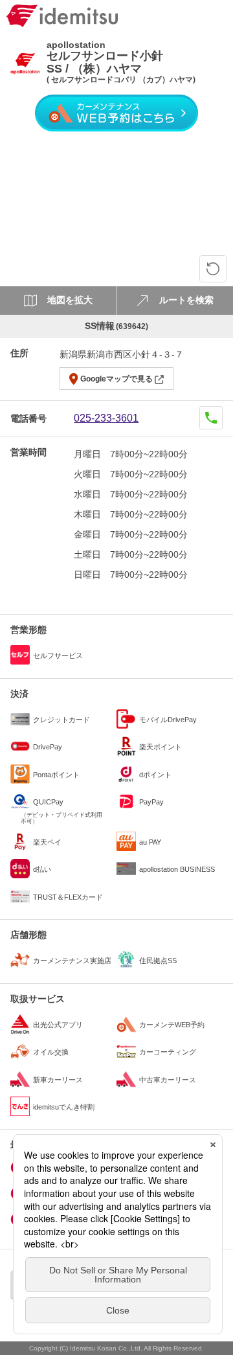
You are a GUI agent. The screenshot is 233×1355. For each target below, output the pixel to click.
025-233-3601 (106, 418)
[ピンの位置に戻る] (213, 269)
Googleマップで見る (116, 378)
